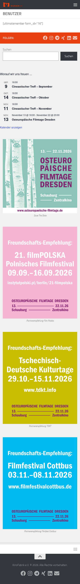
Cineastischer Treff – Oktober (30, 97)
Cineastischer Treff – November (32, 108)
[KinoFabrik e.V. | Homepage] (16, 4)
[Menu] (75, 4)
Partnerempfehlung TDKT (40, 426)
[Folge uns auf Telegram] (57, 38)
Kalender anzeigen (11, 127)
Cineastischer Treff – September (32, 86)
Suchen (7, 49)
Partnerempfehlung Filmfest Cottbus (40, 531)
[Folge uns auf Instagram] (51, 38)
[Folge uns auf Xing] (63, 38)
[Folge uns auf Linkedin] (69, 38)
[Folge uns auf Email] (75, 38)
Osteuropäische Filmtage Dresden (33, 119)
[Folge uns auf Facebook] (45, 38)
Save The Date (40, 215)
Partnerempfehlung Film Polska (40, 320)
